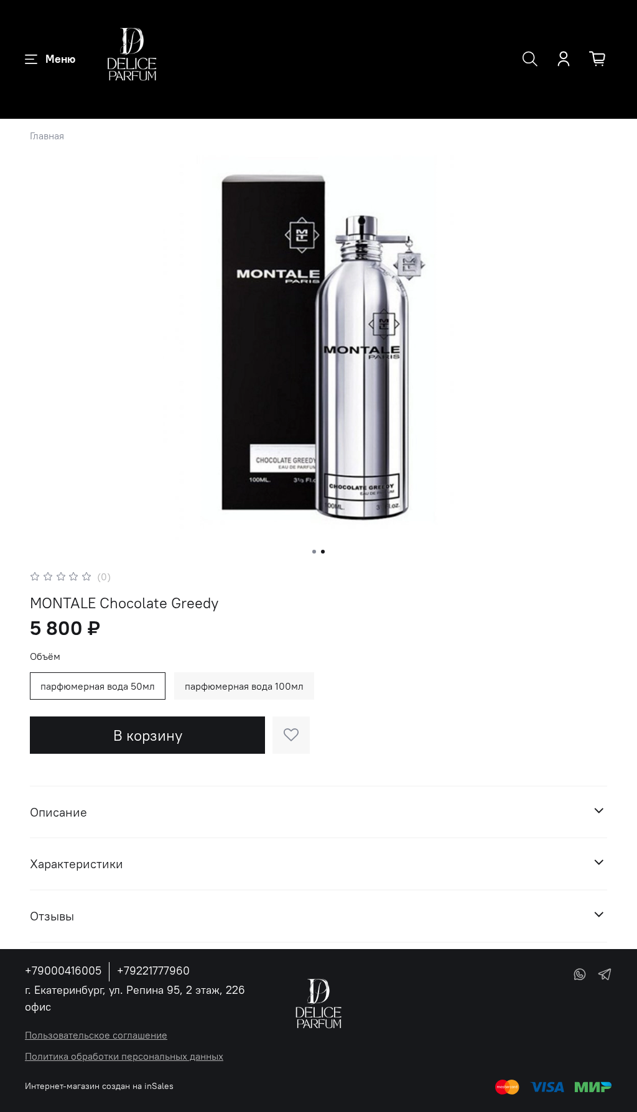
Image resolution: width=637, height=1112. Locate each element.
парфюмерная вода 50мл (97, 686)
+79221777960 (153, 970)
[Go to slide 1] (314, 552)
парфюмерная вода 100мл (244, 686)
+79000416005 (63, 970)
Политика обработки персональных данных (124, 1056)
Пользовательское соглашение (96, 1035)
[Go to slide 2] (323, 552)
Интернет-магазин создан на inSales (99, 1085)
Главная (47, 135)
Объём (45, 656)
